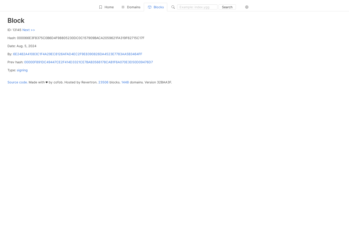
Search (227, 7)
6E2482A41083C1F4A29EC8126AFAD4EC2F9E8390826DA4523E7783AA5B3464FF (77, 54)
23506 (103, 82)
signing (22, 70)
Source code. (17, 82)
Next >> (28, 30)
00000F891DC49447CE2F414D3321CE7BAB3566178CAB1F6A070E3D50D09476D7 (88, 62)
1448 (125, 82)
